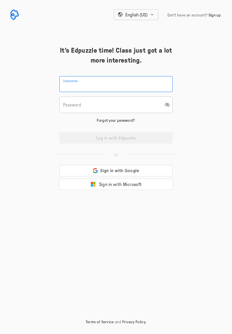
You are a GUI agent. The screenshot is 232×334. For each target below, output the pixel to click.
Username (70, 80)
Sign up (215, 15)
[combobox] (136, 14)
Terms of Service (100, 321)
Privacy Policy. (134, 321)
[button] (136, 14)
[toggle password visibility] (167, 104)
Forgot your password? (116, 120)
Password (72, 104)
